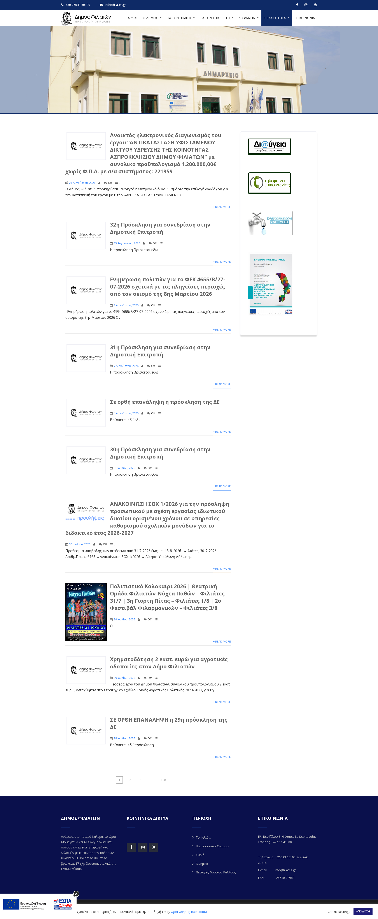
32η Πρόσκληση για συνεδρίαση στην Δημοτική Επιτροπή (160, 228)
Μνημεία (202, 864)
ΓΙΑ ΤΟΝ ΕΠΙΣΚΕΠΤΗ (215, 18)
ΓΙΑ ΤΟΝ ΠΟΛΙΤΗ (178, 18)
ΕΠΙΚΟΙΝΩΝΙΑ (304, 18)
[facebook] (297, 4)
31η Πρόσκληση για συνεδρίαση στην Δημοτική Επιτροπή (160, 351)
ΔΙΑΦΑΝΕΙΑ (246, 18)
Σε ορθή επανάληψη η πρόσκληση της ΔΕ (165, 401)
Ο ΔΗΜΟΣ (150, 18)
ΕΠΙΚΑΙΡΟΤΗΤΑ (275, 18)
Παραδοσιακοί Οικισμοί (212, 846)
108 (163, 780)
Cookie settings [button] (339, 912)
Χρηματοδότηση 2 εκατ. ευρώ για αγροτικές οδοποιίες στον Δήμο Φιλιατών (169, 662)
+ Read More (222, 207)
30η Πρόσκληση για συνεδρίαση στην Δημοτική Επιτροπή (160, 453)
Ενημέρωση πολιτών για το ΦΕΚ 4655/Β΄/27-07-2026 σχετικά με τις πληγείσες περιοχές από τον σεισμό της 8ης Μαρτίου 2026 (167, 286)
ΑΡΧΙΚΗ (133, 18)
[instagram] (306, 4)
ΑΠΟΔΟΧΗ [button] (363, 911)
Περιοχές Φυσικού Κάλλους (216, 872)
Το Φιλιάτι (203, 837)
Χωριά (200, 855)
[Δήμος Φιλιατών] (87, 19)
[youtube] (315, 4)
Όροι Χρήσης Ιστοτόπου (189, 911)
